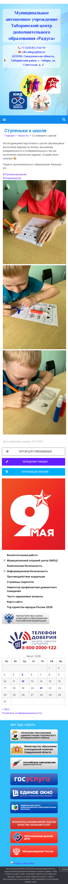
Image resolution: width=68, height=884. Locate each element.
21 (41, 688)
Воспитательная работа (22, 555)
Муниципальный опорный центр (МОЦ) (32, 560)
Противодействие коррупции (26, 576)
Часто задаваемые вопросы (25, 596)
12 (23, 681)
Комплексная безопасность (24, 565)
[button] (4, 119)
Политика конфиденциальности (22, 713)
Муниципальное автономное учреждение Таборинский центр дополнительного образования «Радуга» (32, 25)
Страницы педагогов (20, 581)
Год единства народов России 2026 (30, 607)
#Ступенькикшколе (14, 174)
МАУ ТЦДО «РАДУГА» (23, 724)
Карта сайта (14, 601)
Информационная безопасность (27, 571)
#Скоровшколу (12, 178)
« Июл (5, 709)
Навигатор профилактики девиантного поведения (32, 589)
